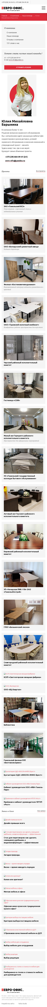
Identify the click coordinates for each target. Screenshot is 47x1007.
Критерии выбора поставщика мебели (21, 921)
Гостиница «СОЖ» (12, 400)
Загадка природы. (12, 855)
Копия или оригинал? (13, 879)
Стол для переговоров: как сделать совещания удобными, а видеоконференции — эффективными (21, 840)
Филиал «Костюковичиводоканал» (19, 284)
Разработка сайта (8, 1003)
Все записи (41, 811)
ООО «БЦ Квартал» (12, 690)
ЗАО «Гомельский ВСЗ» (14, 206)
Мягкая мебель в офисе (14, 892)
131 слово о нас (13, 43)
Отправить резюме (23, 67)
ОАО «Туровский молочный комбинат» (21, 325)
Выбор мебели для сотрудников (18, 945)
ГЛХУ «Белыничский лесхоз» (17, 627)
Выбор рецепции (11, 958)
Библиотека (9, 725)
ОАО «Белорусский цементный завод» (21, 247)
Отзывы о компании (15, 40)
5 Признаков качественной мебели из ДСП (23, 933)
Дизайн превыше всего (14, 823)
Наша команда (27, 16)
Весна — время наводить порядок (19, 867)
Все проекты (40, 171)
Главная (4, 16)
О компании (14, 16)
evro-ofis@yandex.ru (16, 60)
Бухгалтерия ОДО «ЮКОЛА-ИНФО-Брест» (23, 775)
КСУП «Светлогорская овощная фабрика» (22, 677)
